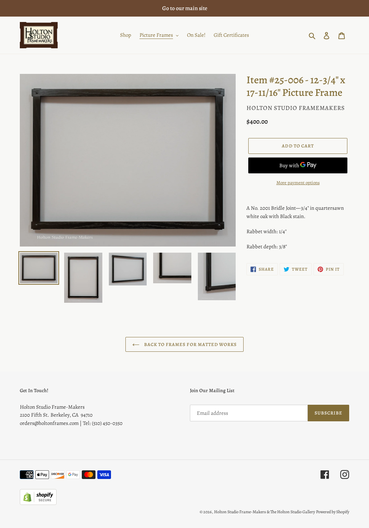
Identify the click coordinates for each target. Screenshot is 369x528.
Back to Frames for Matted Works (190, 344)
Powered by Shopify (332, 512)
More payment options (298, 182)
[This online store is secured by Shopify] (38, 503)
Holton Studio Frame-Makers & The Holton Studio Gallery (264, 512)
